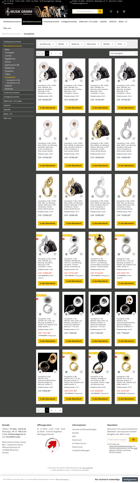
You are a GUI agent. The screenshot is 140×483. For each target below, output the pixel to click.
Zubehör (8, 86)
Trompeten (9, 52)
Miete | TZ (8, 114)
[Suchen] (100, 11)
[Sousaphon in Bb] (47, 71)
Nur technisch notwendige (107, 479)
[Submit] (133, 439)
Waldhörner (10, 68)
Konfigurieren (130, 479)
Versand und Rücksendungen (84, 429)
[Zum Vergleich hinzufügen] (40, 81)
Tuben (7, 74)
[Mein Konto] (117, 11)
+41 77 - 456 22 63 (109, 1)
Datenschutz (77, 447)
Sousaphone (10, 77)
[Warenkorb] (124, 11)
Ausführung (45, 44)
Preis (120, 44)
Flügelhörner (10, 59)
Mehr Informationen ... (62, 479)
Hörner (8, 62)
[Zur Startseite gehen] (35, 11)
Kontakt (75, 433)
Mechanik (91, 44)
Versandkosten (87, 468)
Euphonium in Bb (12, 65)
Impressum (77, 440)
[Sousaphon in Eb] (73, 305)
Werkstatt (9, 89)
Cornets (8, 55)
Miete (7, 49)
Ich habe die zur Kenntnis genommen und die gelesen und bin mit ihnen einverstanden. (123, 448)
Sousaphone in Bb (13, 80)
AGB (74, 436)
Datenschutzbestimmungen (120, 446)
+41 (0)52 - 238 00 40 (85, 1)
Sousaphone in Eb (13, 83)
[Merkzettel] (111, 11)
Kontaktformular (13, 437)
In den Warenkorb (47, 108)
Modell (106, 44)
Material (76, 44)
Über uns (7, 118)
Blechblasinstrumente (13, 46)
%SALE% (7, 109)
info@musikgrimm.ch (80, 3)
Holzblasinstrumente (12, 41)
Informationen (79, 425)
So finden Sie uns (79, 443)
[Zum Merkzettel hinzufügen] (55, 81)
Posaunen (9, 71)
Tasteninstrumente (11, 92)
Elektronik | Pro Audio (13, 101)
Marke (61, 44)
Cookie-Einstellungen (80, 450)
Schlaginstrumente (11, 97)
